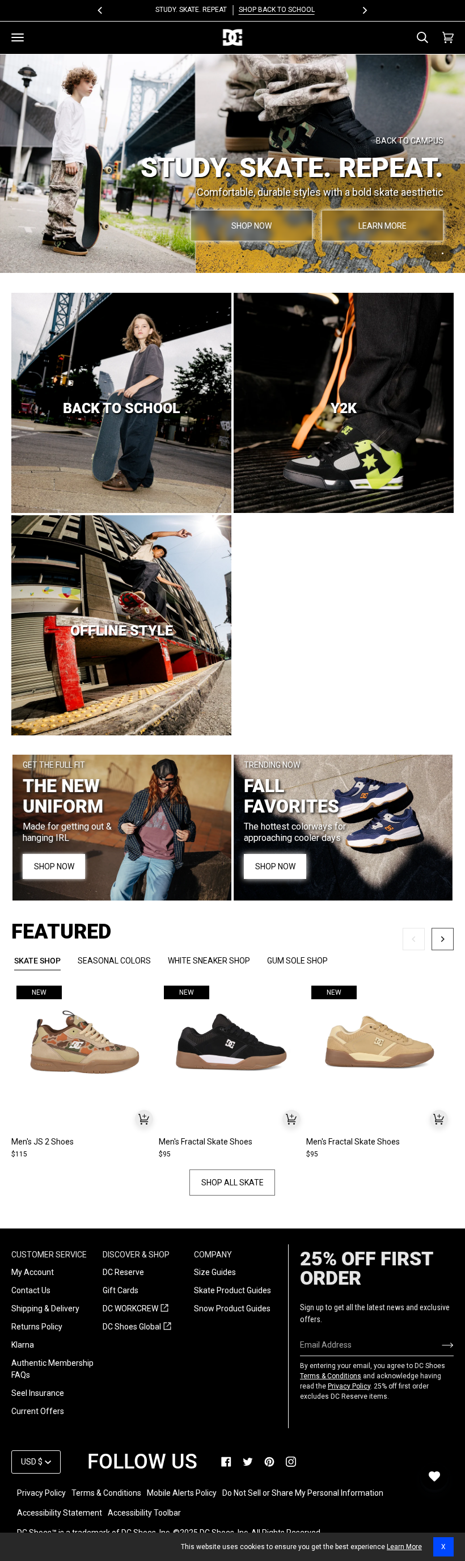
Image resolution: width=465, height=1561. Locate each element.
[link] (226, 1462)
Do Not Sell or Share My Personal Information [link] (302, 1492)
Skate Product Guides (232, 1290)
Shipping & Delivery (45, 1308)
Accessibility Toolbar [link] (144, 1512)
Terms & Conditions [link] (106, 1492)
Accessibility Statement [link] (59, 1512)
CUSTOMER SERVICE (49, 1254)
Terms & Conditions (330, 1376)
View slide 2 (442, 249)
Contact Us (30, 1290)
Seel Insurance (37, 1393)
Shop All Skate (232, 1178)
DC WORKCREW (135, 1309)
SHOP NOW (381, 176)
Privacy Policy (349, 1386)
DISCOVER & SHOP (136, 1254)
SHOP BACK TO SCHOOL (274, 10)
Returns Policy (36, 1326)
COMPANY (213, 1254)
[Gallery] (85, 1038)
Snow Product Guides (232, 1308)
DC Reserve (123, 1272)
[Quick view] (144, 1114)
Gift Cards (120, 1290)
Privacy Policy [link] (41, 1492)
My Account (32, 1272)
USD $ (32, 1461)
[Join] (439, 1345)
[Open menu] (17, 37)
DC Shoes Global (137, 1327)
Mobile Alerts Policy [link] (182, 1492)
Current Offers (37, 1411)
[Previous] (100, 10)
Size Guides (215, 1272)
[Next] (364, 10)
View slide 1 (435, 249)
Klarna (22, 1344)
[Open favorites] (434, 1476)
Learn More (404, 1547)
